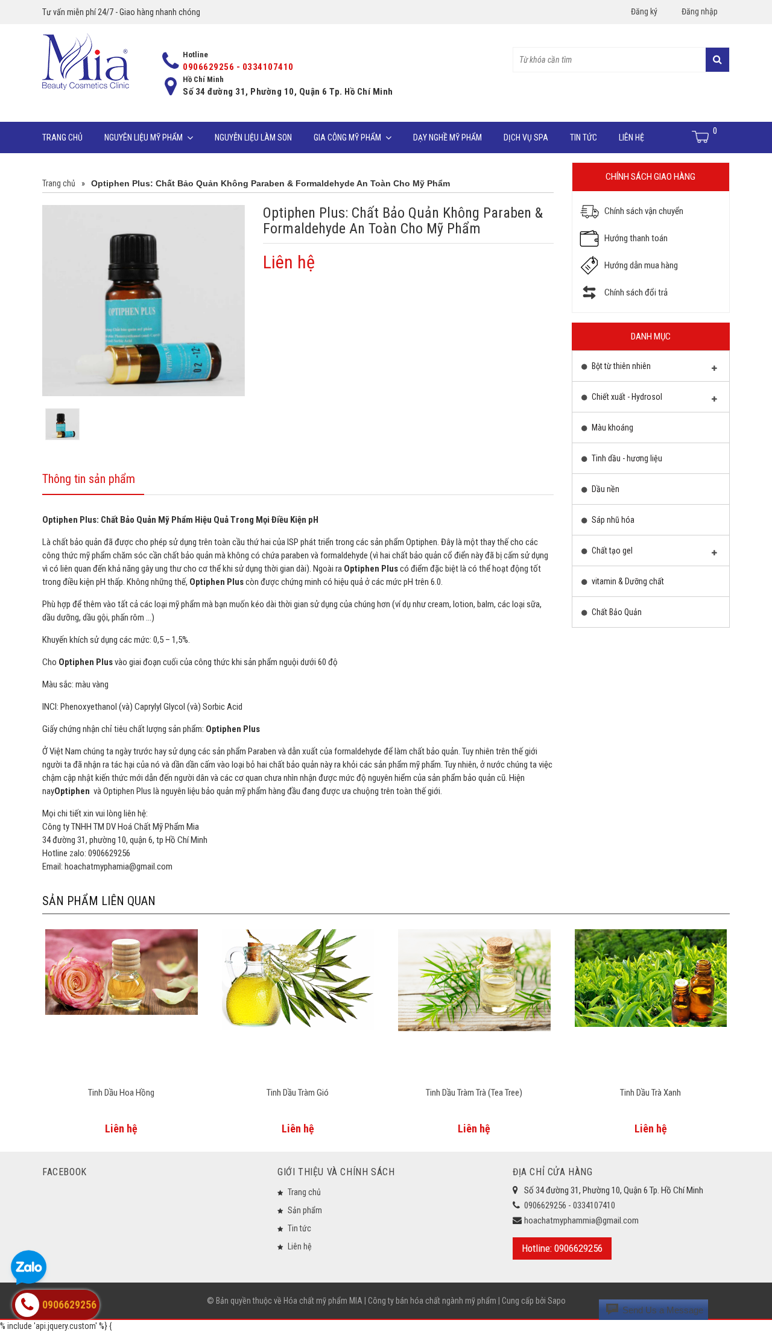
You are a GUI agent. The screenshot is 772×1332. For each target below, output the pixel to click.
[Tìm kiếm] (717, 60)
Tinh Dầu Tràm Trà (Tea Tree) (474, 1092)
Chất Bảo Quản (616, 612)
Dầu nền (604, 489)
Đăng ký (644, 11)
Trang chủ (62, 137)
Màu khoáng (611, 427)
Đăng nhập (700, 11)
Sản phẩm (305, 1210)
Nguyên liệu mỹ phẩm (143, 137)
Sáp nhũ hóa (612, 520)
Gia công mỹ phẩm (347, 137)
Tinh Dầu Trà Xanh (650, 1092)
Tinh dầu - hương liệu (626, 458)
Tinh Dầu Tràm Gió (298, 1092)
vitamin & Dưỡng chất (627, 581)
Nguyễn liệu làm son (253, 137)
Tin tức (583, 137)
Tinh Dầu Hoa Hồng (121, 1092)
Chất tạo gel (611, 550)
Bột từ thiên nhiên (620, 366)
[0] (701, 137)
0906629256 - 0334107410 (238, 67)
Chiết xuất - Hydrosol (626, 397)
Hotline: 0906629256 (562, 1248)
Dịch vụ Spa (526, 137)
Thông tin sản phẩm (88, 479)
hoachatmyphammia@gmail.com (581, 1220)
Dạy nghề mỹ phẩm (447, 137)
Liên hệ (631, 137)
